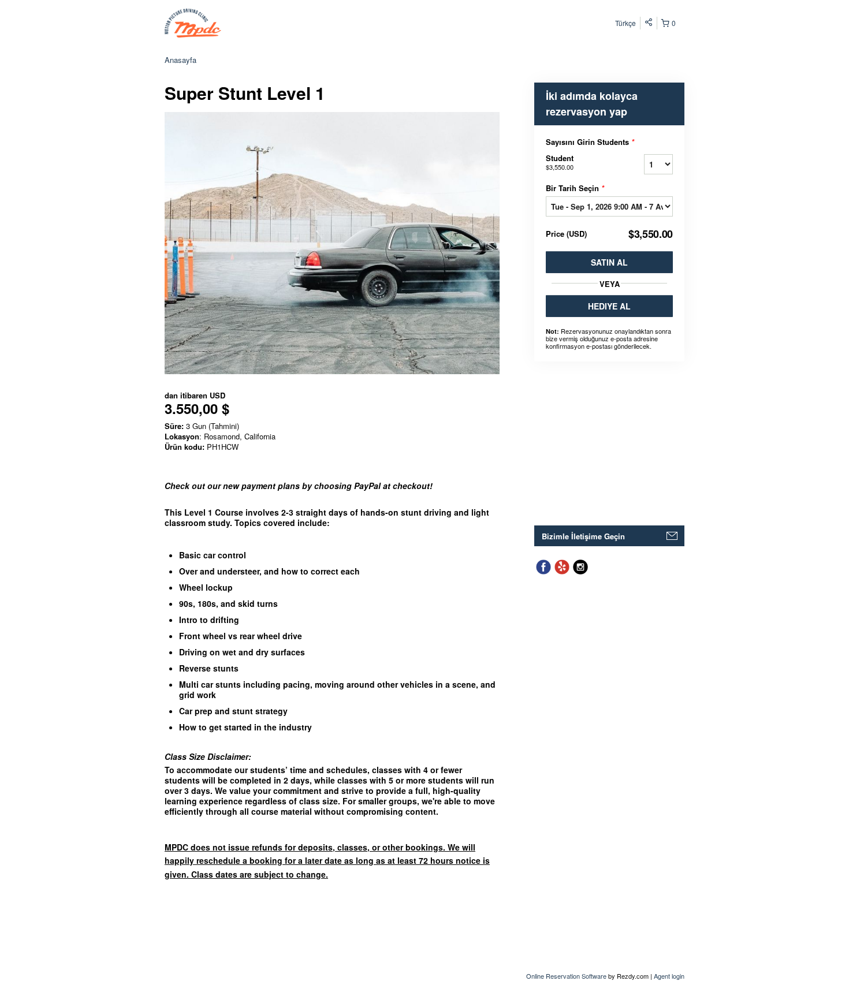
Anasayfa (180, 59)
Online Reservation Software (566, 975)
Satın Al (609, 262)
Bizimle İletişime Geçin (583, 536)
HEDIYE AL (609, 306)
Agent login (669, 975)
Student (560, 161)
